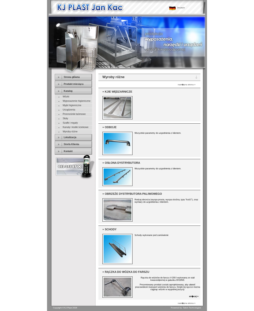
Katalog (68, 91)
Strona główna (72, 77)
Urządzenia (69, 109)
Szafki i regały (70, 122)
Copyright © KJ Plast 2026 (65, 308)
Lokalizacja (70, 137)
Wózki (66, 96)
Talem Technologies (192, 308)
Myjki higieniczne (72, 105)
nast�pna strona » (186, 84)
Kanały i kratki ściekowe (76, 127)
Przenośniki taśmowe (74, 114)
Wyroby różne (70, 131)
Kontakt (68, 151)
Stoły (65, 118)
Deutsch (181, 8)
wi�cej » (193, 296)
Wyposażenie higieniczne (76, 101)
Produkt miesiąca (74, 84)
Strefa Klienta (71, 144)
